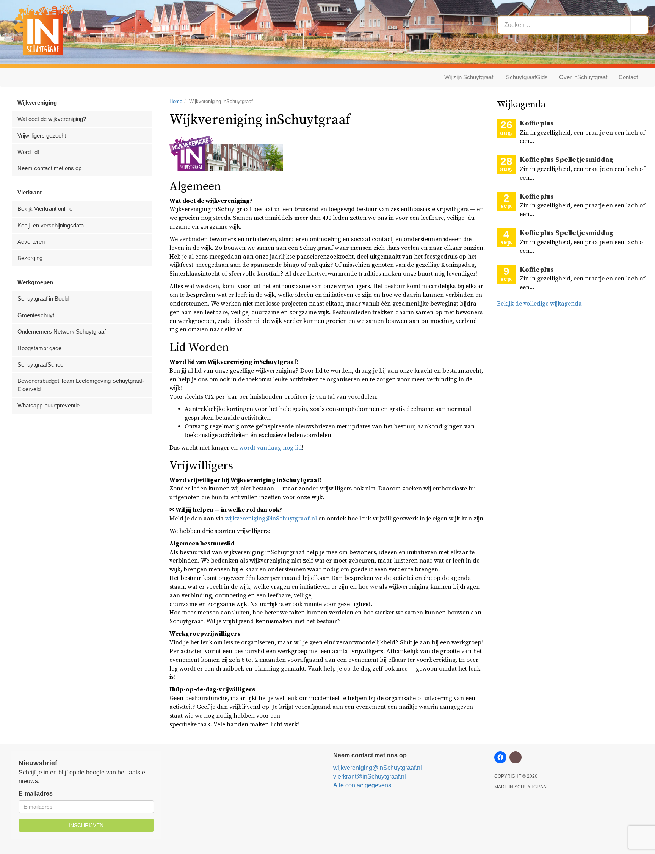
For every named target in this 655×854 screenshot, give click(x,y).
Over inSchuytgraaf (583, 77)
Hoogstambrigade (39, 348)
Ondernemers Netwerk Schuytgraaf (61, 331)
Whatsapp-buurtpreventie (48, 405)
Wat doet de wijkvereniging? (51, 119)
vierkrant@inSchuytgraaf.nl (369, 776)
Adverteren (31, 241)
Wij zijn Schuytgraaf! (469, 77)
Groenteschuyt (35, 315)
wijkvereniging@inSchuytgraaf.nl (271, 518)
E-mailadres (36, 793)
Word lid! (28, 152)
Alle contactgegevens (362, 785)
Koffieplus (537, 123)
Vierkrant (29, 192)
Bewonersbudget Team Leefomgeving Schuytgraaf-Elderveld (80, 385)
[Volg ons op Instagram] (515, 757)
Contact (628, 77)
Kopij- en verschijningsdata (50, 225)
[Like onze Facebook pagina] (500, 757)
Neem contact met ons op (49, 168)
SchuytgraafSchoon (41, 364)
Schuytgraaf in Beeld (43, 298)
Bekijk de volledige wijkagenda (539, 303)
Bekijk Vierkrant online (44, 208)
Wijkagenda (521, 104)
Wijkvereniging (37, 102)
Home (175, 101)
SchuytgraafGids (527, 77)
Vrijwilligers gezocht (41, 135)
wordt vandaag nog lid (270, 447)
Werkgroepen (35, 282)
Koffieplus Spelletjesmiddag (566, 159)
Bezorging (29, 258)
